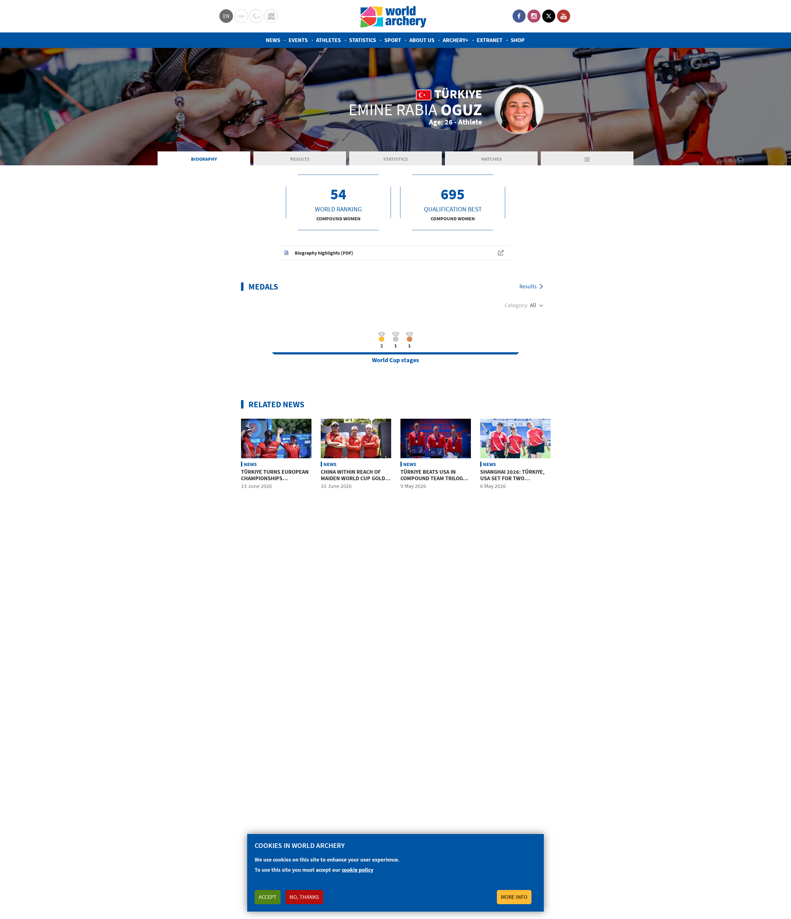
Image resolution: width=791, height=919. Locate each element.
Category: (516, 305)
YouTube (563, 16)
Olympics (241, 16)
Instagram (534, 16)
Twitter (549, 16)
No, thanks (304, 896)
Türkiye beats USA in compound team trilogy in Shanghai (433, 478)
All (533, 305)
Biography (204, 159)
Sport (392, 40)
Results (300, 159)
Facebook (519, 16)
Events (298, 40)
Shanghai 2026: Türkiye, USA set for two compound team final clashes (512, 481)
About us (421, 40)
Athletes (328, 40)
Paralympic (256, 16)
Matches (491, 159)
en (226, 15)
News (273, 40)
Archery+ (455, 40)
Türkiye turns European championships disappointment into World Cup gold (275, 481)
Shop (518, 40)
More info (514, 896)
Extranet (489, 40)
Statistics (362, 40)
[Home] (393, 16)
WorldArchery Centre (271, 16)
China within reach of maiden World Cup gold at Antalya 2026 (353, 478)
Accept (268, 896)
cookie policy (357, 869)
